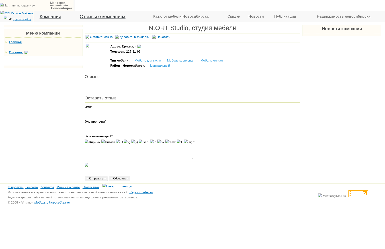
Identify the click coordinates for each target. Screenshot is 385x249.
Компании (50, 16)
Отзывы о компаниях (102, 16)
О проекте (16, 187)
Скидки (233, 16)
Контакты (47, 187)
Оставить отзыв (101, 37)
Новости (256, 16)
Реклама (31, 187)
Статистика (91, 187)
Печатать (163, 37)
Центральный (160, 65)
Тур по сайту (22, 19)
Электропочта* (95, 121)
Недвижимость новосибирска (343, 16)
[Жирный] (92, 142)
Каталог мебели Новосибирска (181, 16)
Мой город (58, 2)
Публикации (285, 16)
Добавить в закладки (134, 37)
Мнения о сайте (68, 187)
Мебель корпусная (181, 60)
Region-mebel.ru (141, 192)
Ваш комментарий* (99, 136)
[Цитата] (108, 142)
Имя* (88, 107)
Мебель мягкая (212, 60)
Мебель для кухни (148, 60)
